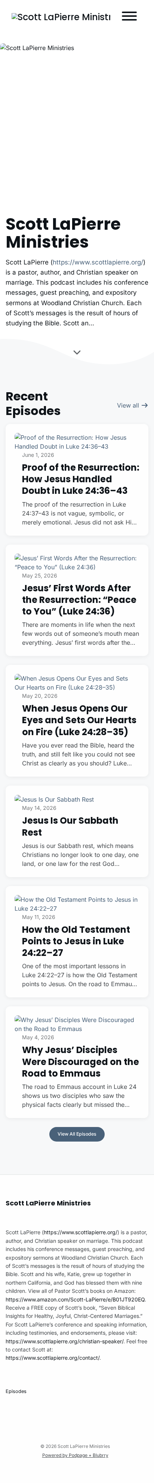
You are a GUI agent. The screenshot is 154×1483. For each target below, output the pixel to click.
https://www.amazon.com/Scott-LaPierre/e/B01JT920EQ (75, 1299)
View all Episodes (77, 1134)
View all (129, 405)
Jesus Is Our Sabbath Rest (70, 826)
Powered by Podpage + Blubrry (75, 1455)
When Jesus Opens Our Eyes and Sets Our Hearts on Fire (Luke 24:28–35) (79, 720)
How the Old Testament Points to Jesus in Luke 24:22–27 (76, 941)
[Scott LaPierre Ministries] (61, 17)
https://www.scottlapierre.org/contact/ (52, 1357)
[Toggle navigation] (129, 17)
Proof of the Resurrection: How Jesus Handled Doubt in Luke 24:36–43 (80, 479)
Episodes (16, 1391)
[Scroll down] (77, 353)
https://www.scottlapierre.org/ (98, 262)
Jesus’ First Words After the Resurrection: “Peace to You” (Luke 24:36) (79, 599)
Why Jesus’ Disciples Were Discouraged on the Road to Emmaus (80, 1061)
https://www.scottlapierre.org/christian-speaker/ (64, 1341)
